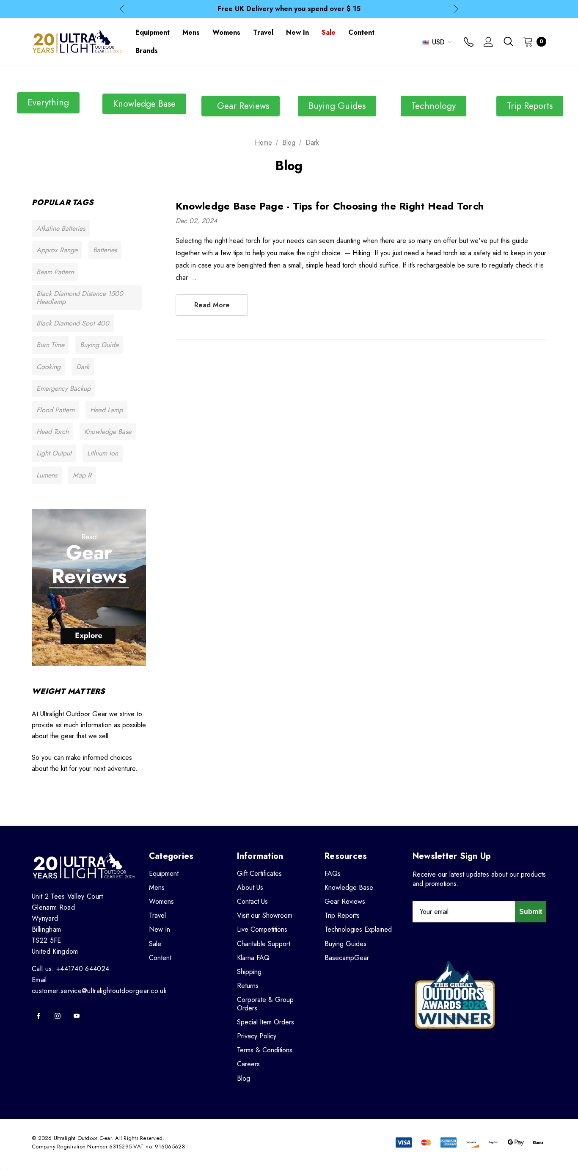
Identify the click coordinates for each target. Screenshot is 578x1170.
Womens (161, 901)
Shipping (249, 972)
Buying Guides (345, 944)
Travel (157, 915)
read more (212, 305)
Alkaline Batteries (60, 228)
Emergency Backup (63, 388)
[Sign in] (488, 42)
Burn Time (50, 345)
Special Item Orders (265, 1022)
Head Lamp (106, 410)
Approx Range (56, 250)
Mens (157, 887)
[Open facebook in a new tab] (38, 1016)
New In (159, 929)
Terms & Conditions (264, 1050)
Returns (248, 986)
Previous (122, 9)
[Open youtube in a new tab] (76, 1016)
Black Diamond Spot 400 (72, 323)
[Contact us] (469, 42)
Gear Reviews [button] (240, 105)
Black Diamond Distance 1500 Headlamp (79, 297)
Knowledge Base (107, 431)
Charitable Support (263, 944)
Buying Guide (99, 345)
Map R (82, 475)
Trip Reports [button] (530, 105)
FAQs (333, 873)
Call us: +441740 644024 (70, 969)
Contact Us (252, 901)
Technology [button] (433, 105)
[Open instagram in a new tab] (57, 1016)
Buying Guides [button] (337, 105)
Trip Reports (342, 915)
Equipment (164, 873)
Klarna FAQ (253, 958)
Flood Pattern (55, 410)
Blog (243, 1078)
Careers (248, 1064)
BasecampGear (347, 958)
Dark (82, 367)
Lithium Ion (102, 453)
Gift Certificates (259, 873)
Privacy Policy (256, 1036)
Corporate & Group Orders (265, 1004)
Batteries (105, 250)
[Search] (508, 41)
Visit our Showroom (264, 915)
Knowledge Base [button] (144, 103)
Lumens (46, 475)
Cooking (48, 367)
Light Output (54, 453)
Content (160, 958)
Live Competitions (262, 929)
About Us (250, 887)
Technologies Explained (358, 929)
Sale (155, 944)
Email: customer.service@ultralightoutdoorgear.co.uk (99, 985)
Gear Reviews (345, 901)
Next (455, 9)
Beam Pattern (55, 272)
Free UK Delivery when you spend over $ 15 (289, 9)
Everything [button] (48, 102)
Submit (530, 911)
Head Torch (52, 431)
